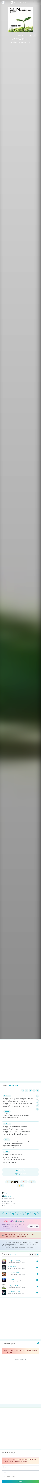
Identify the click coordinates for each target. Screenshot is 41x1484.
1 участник (9, 1196)
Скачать (22, 1170)
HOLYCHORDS (8, 1221)
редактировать (11, 1244)
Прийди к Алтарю (14, 1291)
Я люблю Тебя (13, 1285)
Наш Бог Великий (14, 1260)
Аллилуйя (11, 1279)
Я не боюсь (12, 1266)
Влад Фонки (7, 1193)
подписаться (33, 1226)
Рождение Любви (13, 1273)
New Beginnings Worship (20, 42)
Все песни (33, 1254)
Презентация (13, 1085)
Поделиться (21, 1174)
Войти (20, 1481)
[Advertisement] (20, 1060)
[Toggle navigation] (38, 2)
